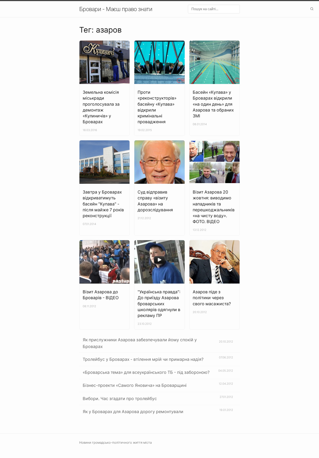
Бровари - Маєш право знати (115, 9)
